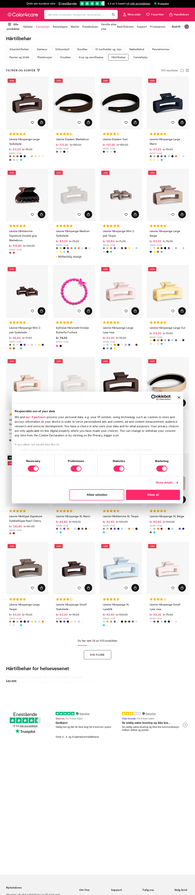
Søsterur (42, 49)
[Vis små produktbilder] (186, 70)
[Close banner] (179, 397)
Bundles (82, 49)
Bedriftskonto (125, 26)
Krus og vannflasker (91, 57)
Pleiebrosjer (44, 57)
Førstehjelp (140, 57)
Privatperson (157, 26)
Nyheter (28, 26)
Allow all (153, 494)
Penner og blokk (19, 57)
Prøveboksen (90, 26)
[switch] (76, 469)
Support (142, 26)
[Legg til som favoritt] (32, 122)
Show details (164, 482)
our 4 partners (36, 417)
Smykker (65, 57)
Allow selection (97, 494)
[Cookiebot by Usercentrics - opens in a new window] (154, 397)
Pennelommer (160, 49)
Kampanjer (43, 26)
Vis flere (97, 654)
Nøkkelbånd (136, 49)
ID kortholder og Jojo (108, 49)
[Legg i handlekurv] (41, 122)
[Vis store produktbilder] (181, 70)
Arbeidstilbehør (19, 49)
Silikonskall (62, 49)
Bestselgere (60, 26)
